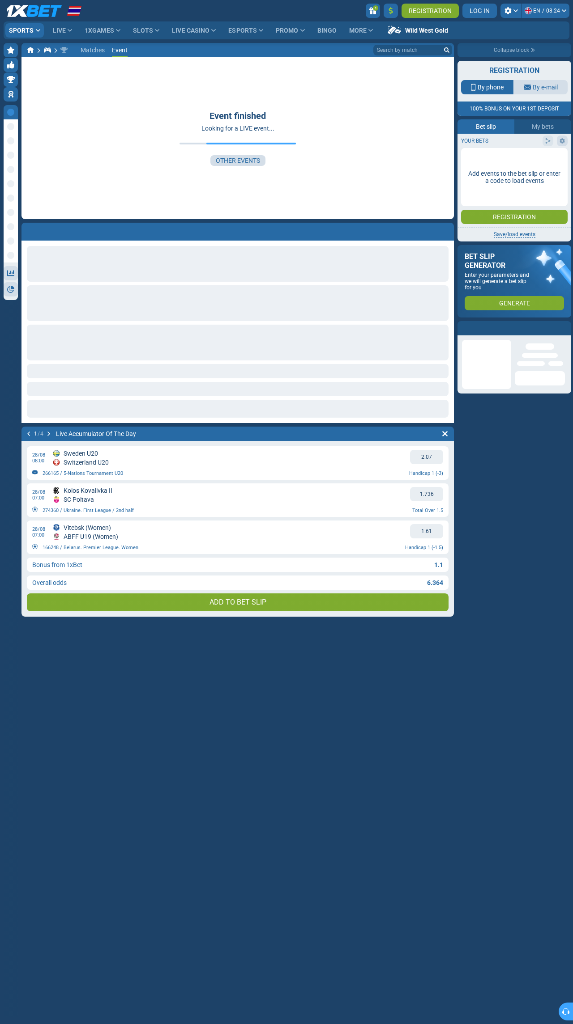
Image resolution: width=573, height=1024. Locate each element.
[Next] (48, 433)
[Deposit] (391, 11)
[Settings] (511, 11)
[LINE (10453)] (30, 50)
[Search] (446, 50)
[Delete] (445, 433)
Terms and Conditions (519, 159)
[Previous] (28, 433)
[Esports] (47, 50)
